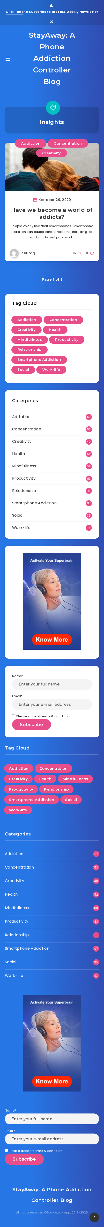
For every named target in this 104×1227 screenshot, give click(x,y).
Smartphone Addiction (39, 359)
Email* (17, 696)
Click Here (14, 11)
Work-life (51, 369)
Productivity (66, 339)
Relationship (29, 349)
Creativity (51, 153)
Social (23, 369)
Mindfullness (29, 339)
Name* (18, 676)
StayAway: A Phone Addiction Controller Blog (52, 58)
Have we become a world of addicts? (52, 214)
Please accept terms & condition (42, 716)
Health (55, 330)
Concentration (68, 143)
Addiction (31, 143)
